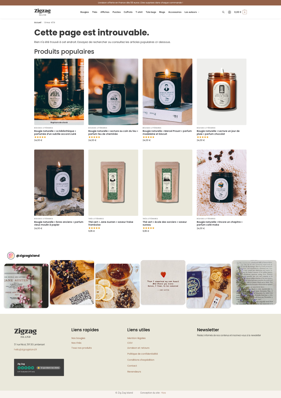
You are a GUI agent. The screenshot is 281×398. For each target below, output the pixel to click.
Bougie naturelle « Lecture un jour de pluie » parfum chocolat (218, 132)
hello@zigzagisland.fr (25, 349)
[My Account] (229, 12)
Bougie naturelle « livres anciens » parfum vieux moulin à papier (58, 223)
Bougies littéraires (43, 128)
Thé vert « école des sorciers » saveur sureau (165, 223)
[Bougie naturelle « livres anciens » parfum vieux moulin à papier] (59, 183)
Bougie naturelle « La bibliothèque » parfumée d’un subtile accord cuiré (55, 132)
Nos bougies (78, 338)
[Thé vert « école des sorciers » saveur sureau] (167, 183)
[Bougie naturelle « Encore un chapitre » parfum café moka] (221, 183)
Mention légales (136, 338)
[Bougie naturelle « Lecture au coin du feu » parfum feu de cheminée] (113, 92)
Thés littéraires (96, 218)
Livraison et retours (138, 348)
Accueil (37, 22)
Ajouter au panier (59, 146)
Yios (163, 392)
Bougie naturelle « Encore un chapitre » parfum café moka (220, 223)
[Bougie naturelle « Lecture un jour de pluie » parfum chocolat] (221, 92)
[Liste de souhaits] (79, 63)
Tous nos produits (81, 348)
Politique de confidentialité (142, 353)
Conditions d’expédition (140, 360)
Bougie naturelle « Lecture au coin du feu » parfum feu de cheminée (113, 132)
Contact (132, 365)
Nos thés (76, 343)
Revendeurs (134, 371)
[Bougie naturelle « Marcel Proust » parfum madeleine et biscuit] (167, 92)
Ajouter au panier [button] (113, 146)
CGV (130, 343)
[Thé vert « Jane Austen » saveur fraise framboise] (113, 183)
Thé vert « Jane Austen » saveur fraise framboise (110, 223)
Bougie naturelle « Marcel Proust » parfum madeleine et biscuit (167, 132)
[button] (240, 12)
